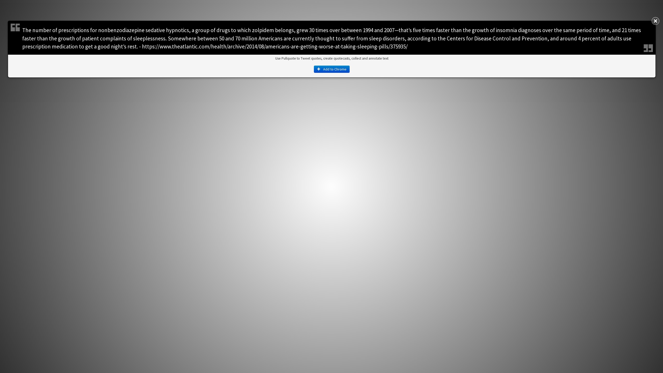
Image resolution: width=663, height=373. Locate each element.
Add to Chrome (334, 69)
